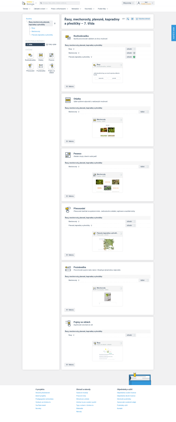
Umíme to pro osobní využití (86, 402)
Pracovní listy (81, 396)
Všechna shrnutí (144, 19)
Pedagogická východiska (44, 399)
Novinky (38, 408)
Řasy (33, 28)
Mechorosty (36, 31)
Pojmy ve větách (51, 72)
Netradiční (75, 9)
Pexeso (51, 60)
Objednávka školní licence (126, 396)
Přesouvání (30, 71)
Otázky (40, 60)
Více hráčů (88, 9)
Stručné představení (43, 393)
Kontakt (119, 408)
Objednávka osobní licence (126, 393)
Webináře (79, 408)
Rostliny (29, 19)
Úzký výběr (52, 44)
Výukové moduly (82, 393)
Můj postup (127, 3)
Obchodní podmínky (124, 399)
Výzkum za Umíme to (43, 402)
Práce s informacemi (58, 9)
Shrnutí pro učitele (82, 399)
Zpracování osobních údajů (126, 402)
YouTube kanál (41, 405)
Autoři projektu (41, 396)
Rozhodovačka (30, 60)
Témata (25, 9)
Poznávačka (41, 71)
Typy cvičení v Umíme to (85, 405)
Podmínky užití (122, 405)
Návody (79, 412)
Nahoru (71, 86)
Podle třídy (102, 9)
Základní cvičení (39, 9)
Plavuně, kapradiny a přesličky (42, 35)
